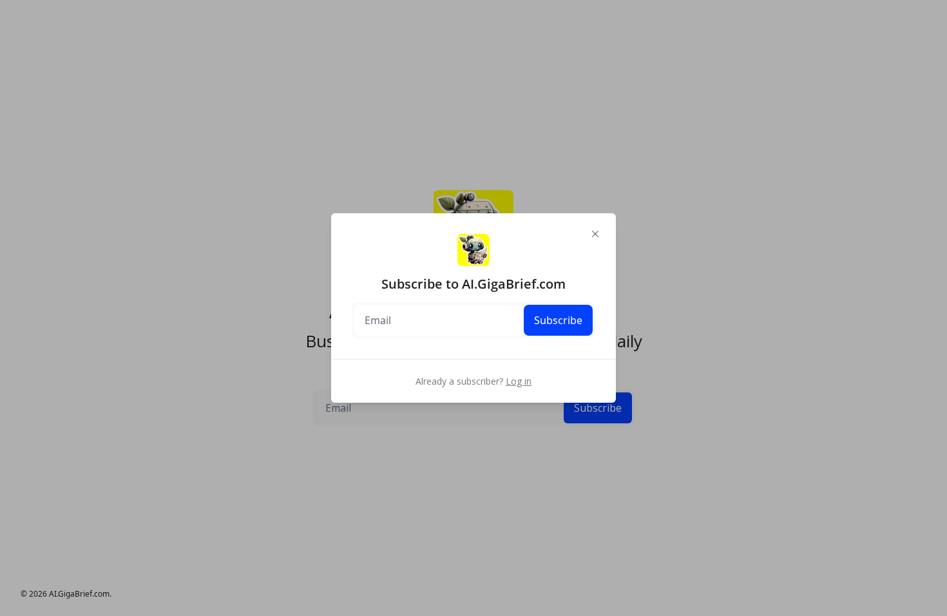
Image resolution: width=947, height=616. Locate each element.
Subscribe (558, 320)
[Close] (595, 234)
